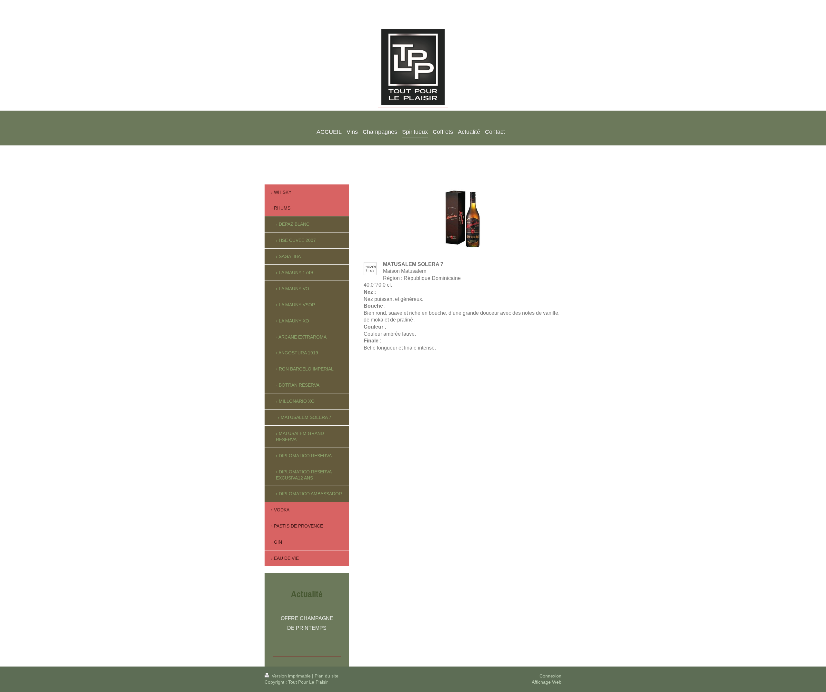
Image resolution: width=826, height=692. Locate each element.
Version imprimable (291, 675)
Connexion (550, 675)
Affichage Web (546, 682)
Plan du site (326, 675)
